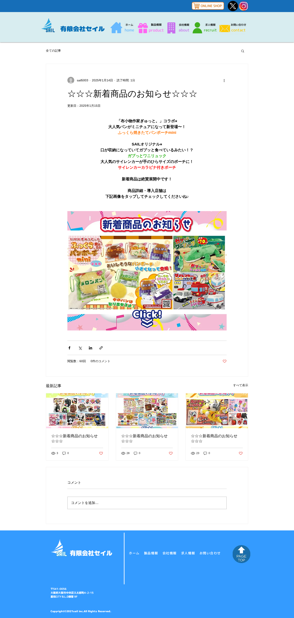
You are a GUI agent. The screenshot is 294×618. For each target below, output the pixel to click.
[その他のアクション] (224, 80)
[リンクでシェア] (101, 348)
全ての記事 (53, 50)
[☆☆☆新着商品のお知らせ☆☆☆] (77, 410)
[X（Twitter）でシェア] (80, 348)
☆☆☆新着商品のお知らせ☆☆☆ (74, 438)
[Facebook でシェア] (69, 348)
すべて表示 (240, 385)
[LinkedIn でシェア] (90, 348)
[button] (243, 51)
